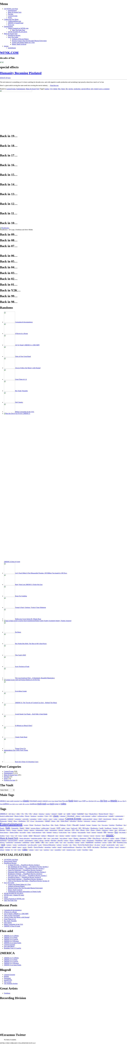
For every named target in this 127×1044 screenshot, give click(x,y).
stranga (6, 46)
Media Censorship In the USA (13, 924)
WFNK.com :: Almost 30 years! (14, 895)
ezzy (9, 78)
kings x (55, 832)
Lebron (98, 801)
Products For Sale (9, 780)
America (41, 814)
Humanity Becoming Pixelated (20, 73)
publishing (26, 842)
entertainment (102, 821)
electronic (87, 821)
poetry (66, 840)
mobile (68, 836)
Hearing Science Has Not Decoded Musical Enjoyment (29, 41)
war (41, 850)
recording (27, 804)
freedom (111, 825)
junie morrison (36, 832)
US (15, 850)
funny (76, 801)
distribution (22, 821)
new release (63, 838)
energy (94, 821)
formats (94, 825)
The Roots (104, 847)
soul (44, 803)
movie (92, 836)
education (73, 821)
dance (95, 819)
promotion (18, 842)
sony (121, 845)
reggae (77, 842)
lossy (7, 836)
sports (24, 847)
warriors (46, 850)
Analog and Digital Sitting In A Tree (23, 42)
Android (54, 814)
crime (55, 819)
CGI (51, 89)
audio (12, 801)
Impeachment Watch (10, 861)
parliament (3, 840)
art (64, 814)
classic (26, 800)
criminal (61, 819)
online (112, 838)
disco (15, 821)
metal (109, 801)
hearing (115, 828)
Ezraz (60, 801)
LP (16, 836)
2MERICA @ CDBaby (11, 936)
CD (51, 816)
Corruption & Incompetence (13, 910)
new (49, 838)
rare (65, 842)
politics (6, 804)
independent (39, 830)
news (121, 801)
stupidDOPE (8, 980)
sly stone (97, 845)
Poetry (10, 17)
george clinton (35, 828)
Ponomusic (90, 840)
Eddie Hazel (64, 821)
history (8, 830)
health (101, 828)
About (6, 897)
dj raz (32, 821)
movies (70, 89)
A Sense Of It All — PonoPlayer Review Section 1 (24, 865)
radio (56, 842)
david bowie (107, 819)
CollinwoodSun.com (14, 21)
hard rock (74, 828)
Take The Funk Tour (18, 30)
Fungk (2, 828)
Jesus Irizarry (4, 832)
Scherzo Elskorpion (49, 845)
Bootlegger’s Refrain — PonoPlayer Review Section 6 (25, 874)
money (80, 836)
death (120, 819)
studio (54, 847)
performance (29, 840)
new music (55, 838)
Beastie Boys (93, 814)
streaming (48, 847)
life (67, 89)
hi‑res (121, 828)
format (88, 825)
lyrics (20, 836)
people (21, 840)
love (12, 836)
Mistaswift (51, 836)
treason (122, 847)
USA (19, 850)
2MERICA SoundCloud (15, 23)
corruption (33, 819)
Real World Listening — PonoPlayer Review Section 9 (25, 879)
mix (57, 836)
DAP (100, 819)
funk (70, 800)
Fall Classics (8, 922)
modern (73, 836)
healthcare (108, 828)
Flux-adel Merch (9, 946)
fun (125, 825)
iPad (77, 830)
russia (15, 845)
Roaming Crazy (122, 842)
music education (25, 838)
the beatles (95, 847)
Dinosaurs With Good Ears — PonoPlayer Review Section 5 (27, 872)
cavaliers (40, 816)
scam (40, 845)
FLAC (69, 825)
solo (117, 845)
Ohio (124, 801)
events (26, 825)
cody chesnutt (86, 816)
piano (36, 840)
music (113, 800)
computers (3, 819)
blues (111, 814)
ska (70, 845)
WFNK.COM (9, 52)
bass (86, 814)
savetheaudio (22, 845)
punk (32, 842)
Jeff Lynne (122, 830)
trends (96, 89)
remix (82, 842)
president (117, 840)
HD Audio (86, 828)
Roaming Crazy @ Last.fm (12, 948)
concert (45, 801)
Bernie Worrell (103, 814)
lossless (2, 836)
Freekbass (119, 825)
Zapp (91, 850)
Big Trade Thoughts (10, 921)
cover (49, 801)
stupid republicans (68, 847)
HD (80, 828)
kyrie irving (63, 832)
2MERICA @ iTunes (10, 937)
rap (61, 842)
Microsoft (37, 836)
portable (110, 840)
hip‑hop (2, 830)
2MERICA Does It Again (12, 926)
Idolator (6, 976)
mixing (62, 836)
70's (22, 814)
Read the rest (54, 85)
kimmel (49, 832)
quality (20, 804)
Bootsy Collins (19, 816)
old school (105, 838)
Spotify (30, 847)
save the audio (32, 845)
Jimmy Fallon (14, 832)
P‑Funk (123, 838)
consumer (18, 819)
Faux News (45, 825)
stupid (59, 847)
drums (53, 821)
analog (47, 89)
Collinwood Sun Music (11, 19)
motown (86, 836)
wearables (58, 850)
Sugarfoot (79, 847)
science (59, 845)
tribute (2, 850)
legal (88, 832)
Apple (8, 801)
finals (56, 825)
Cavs (21, 801)
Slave (74, 845)
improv (32, 830)
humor (26, 830)
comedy (39, 801)
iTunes (93, 830)
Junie (29, 832)
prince (124, 840)
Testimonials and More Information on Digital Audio (24, 891)
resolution (98, 842)
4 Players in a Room (10, 912)
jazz (116, 830)
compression (119, 816)
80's (26, 814)
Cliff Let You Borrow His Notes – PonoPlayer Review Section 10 (28, 881)
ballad (74, 814)
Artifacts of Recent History (20, 39)
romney (9, 845)
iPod (87, 830)
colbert (94, 816)
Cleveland (33, 801)
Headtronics (94, 828)
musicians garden (36, 838)
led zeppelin (82, 832)
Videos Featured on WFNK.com (18, 28)
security (65, 845)
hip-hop (91, 801)
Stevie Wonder (38, 847)
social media (110, 845)
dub (58, 821)
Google (53, 828)
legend (94, 832)
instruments (53, 830)
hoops (14, 830)
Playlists (10, 14)
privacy (17, 804)
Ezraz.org (11, 25)
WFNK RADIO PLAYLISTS (17, 32)
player (41, 840)
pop (13, 804)
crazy (50, 819)
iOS (95, 801)
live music (122, 832)
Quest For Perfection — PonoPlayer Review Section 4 (25, 870)
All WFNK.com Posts (11, 9)
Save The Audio (13, 37)
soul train (8, 847)
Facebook (38, 825)
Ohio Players (97, 838)
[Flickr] (3, 62)
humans (20, 830)
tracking (111, 847)
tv (59, 804)
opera (117, 838)
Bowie (27, 816)
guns (68, 828)
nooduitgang (12, 48)
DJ (28, 821)
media (25, 836)
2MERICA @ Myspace (11, 941)
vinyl (36, 850)
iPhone (82, 830)
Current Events (12, 16)
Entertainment (12, 10)
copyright (25, 819)
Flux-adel (65, 801)
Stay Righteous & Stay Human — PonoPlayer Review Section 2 (28, 867)
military (43, 836)
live (105, 800)
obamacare (83, 838)
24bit (18, 814)
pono (11, 804)
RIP (114, 842)
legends (99, 832)
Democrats (3, 821)
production (77, 89)
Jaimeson (105, 830)
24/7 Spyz (12, 814)
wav (52, 850)
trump (56, 804)
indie (46, 830)
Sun (85, 847)
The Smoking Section (11, 983)
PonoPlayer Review (14, 35)
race (46, 842)
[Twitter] (1, 62)
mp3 (103, 836)
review (104, 842)
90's (30, 814)
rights (110, 842)
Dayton (115, 819)
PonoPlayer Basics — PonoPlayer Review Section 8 (24, 877)
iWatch (98, 830)
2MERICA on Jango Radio (12, 943)
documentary (40, 821)
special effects (85, 89)
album (35, 814)
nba (118, 801)
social (103, 845)
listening (110, 832)
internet (60, 830)
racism (52, 842)
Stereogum (7, 978)
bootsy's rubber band (6, 816)
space (19, 847)
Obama (76, 838)
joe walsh (23, 832)
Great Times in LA (10, 919)
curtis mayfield (87, 819)
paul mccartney (13, 840)
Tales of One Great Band (12, 915)
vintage (31, 850)
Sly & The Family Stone (85, 845)
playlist (47, 840)
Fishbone (63, 825)
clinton (78, 816)
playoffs (60, 840)
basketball (17, 801)
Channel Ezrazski (9, 944)
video (63, 803)
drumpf (56, 801)
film (59, 89)
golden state (45, 828)
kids (44, 832)
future (63, 89)
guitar (63, 828)
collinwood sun (102, 816)
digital (55, 89)
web (63, 850)
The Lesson (7, 982)
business (33, 816)
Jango (111, 830)
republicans (33, 804)
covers (45, 819)
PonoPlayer (98, 840)
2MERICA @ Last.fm (11, 939)
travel (117, 847)
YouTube (85, 850)
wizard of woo (71, 850)
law (69, 832)
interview (67, 830)
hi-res (87, 801)
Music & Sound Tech (14, 12)
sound (48, 804)
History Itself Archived (19, 44)
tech (92, 89)
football (82, 825)
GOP (83, 801)
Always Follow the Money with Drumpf (16, 917)
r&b (24, 804)
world (79, 850)
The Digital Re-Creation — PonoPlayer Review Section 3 (26, 868)
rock (39, 803)
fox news (105, 825)
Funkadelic (15, 828)
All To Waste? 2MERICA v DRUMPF (16, 914)
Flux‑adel (75, 825)
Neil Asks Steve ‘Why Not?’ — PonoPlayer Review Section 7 (27, 875)
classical (62, 816)
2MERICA (3, 801)
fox (99, 825)
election (80, 821)
